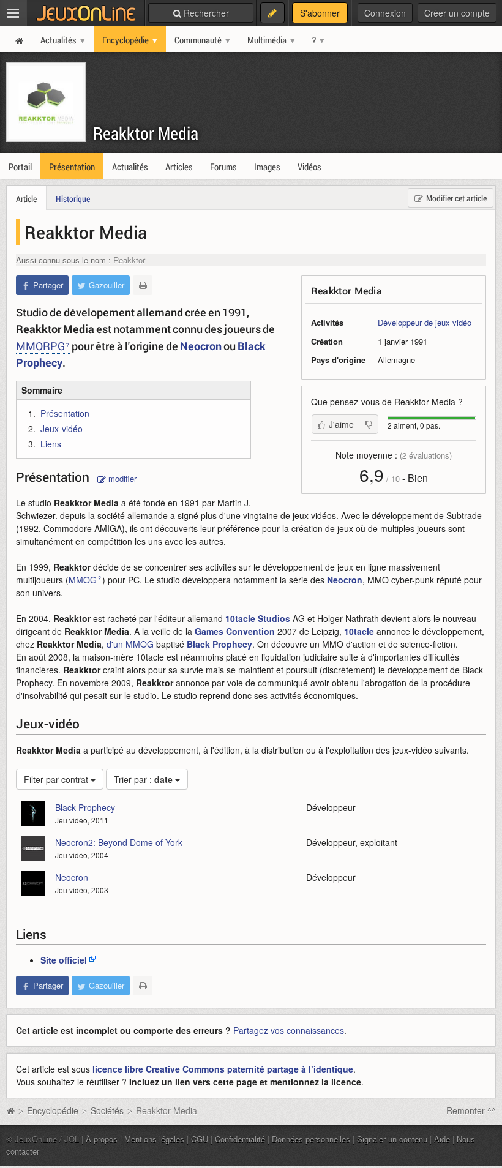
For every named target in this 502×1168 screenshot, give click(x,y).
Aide (442, 1139)
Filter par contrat (57, 779)
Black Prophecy (219, 644)
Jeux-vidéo (61, 428)
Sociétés (107, 1110)
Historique (73, 198)
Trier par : (143, 779)
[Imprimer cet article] (142, 285)
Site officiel (63, 960)
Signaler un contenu (392, 1139)
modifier (121, 478)
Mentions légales (154, 1139)
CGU (199, 1139)
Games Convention (235, 631)
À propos (102, 1139)
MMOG (83, 580)
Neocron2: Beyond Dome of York (118, 842)
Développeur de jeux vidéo (424, 322)
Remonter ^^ (471, 1110)
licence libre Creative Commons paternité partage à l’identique (222, 1069)
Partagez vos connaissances (288, 1030)
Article (26, 198)
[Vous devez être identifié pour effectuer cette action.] (368, 424)
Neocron (201, 346)
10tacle (359, 631)
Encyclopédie (52, 1110)
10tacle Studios (257, 618)
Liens (50, 444)
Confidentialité (240, 1139)
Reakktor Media (145, 133)
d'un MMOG (130, 644)
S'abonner (320, 13)
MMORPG (40, 346)
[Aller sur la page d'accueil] (10, 1110)
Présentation (64, 413)
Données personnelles (311, 1139)
